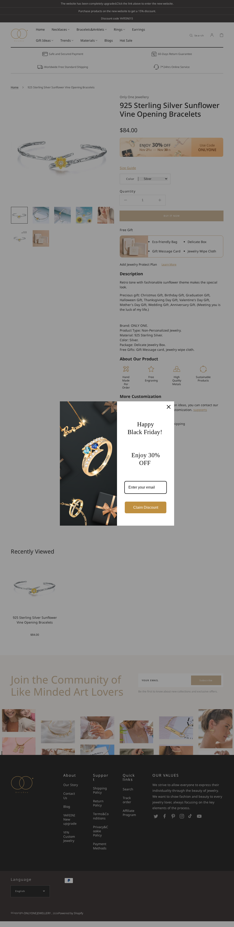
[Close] (168, 406)
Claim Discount (145, 507)
